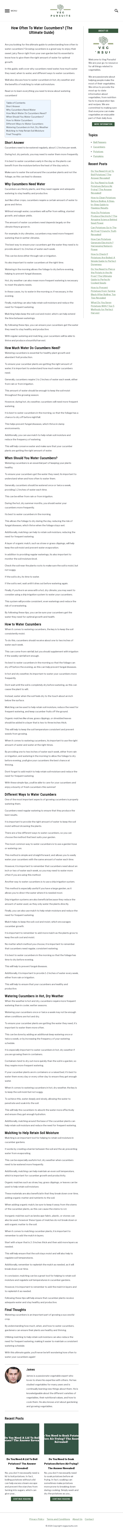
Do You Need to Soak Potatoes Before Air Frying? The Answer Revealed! (61, 1464)
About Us (77, 1519)
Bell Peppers (99, 142)
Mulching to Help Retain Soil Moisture (25, 130)
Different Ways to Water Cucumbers (24, 123)
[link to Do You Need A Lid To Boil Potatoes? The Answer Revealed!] (22, 1439)
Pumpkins (98, 156)
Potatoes (98, 151)
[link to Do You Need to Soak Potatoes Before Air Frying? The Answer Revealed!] (61, 1439)
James (30, 1369)
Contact (89, 1519)
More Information (103, 124)
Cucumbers (99, 146)
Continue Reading (22, 1499)
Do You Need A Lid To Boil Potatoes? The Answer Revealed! (22, 1464)
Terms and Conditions (58, 1519)
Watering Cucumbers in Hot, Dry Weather (27, 127)
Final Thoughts (13, 134)
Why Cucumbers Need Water (21, 109)
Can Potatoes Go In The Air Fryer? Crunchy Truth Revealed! (103, 231)
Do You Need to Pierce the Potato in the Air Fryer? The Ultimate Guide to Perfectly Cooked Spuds (103, 276)
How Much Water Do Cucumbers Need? (26, 113)
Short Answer (13, 106)
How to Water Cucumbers (19, 120)
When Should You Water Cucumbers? (25, 116)
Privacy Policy (36, 1519)
